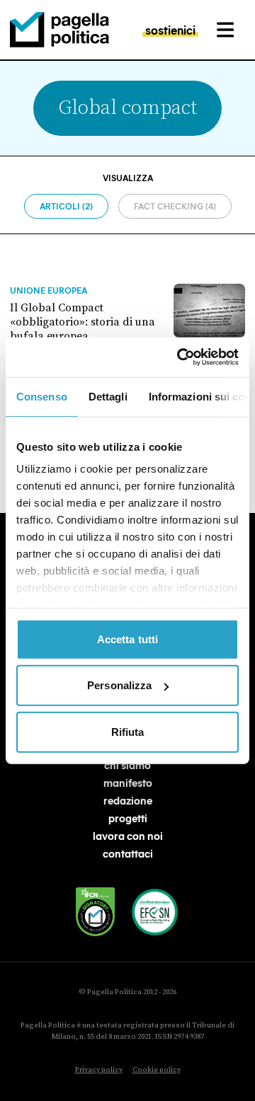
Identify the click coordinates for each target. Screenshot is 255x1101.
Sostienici (170, 29)
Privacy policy (99, 1070)
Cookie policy (156, 1070)
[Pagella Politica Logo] (59, 29)
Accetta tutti (127, 639)
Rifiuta (127, 731)
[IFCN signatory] (95, 911)
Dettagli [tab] (108, 396)
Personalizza (119, 685)
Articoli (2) (66, 206)
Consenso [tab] (41, 396)
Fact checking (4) (175, 206)
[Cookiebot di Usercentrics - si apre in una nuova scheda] (180, 357)
